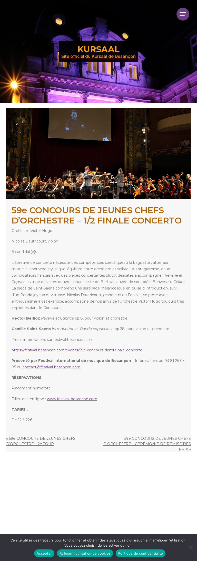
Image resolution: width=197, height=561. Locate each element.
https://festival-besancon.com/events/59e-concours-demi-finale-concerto (77, 350)
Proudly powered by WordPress (118, 93)
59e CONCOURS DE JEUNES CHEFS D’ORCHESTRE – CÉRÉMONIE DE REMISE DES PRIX (147, 444)
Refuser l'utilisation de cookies (85, 553)
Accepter (44, 553)
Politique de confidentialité (140, 553)
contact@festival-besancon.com (52, 367)
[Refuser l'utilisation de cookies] (190, 547)
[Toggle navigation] (182, 14)
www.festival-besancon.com (72, 399)
